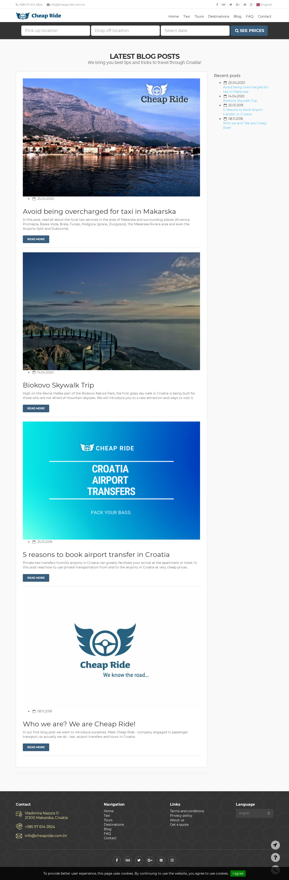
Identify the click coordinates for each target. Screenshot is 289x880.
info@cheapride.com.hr (67, 4)
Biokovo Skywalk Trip (240, 101)
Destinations (218, 16)
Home (173, 16)
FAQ (250, 16)
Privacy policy (181, 816)
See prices (252, 30)
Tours (199, 16)
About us (177, 820)
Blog (237, 16)
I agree (238, 873)
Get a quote (179, 825)
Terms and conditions (187, 811)
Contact (264, 16)
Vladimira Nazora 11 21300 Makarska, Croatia (46, 815)
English (266, 4)
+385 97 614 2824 (30, 4)
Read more (36, 239)
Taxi (186, 16)
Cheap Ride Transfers (38, 16)
